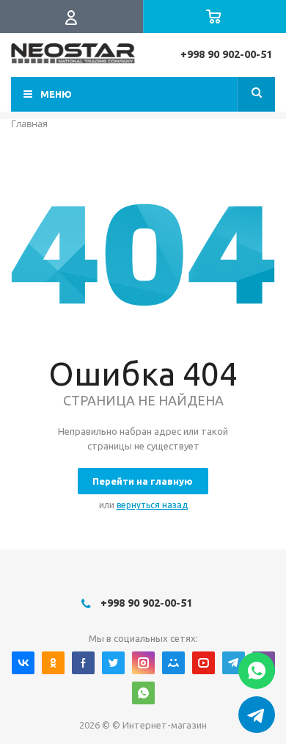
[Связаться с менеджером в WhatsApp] (256, 670)
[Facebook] (83, 662)
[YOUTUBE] (203, 662)
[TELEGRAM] (233, 662)
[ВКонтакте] (23, 662)
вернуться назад (152, 505)
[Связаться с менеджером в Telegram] (256, 714)
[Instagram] (143, 662)
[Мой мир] (173, 662)
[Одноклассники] (53, 662)
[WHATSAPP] (143, 693)
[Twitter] (113, 662)
